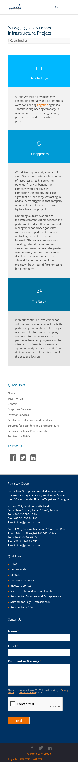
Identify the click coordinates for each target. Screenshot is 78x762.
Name (13, 631)
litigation (42, 105)
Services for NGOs (19, 436)
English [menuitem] (12, 759)
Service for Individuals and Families (30, 420)
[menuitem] (14, 759)
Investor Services (18, 415)
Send (19, 720)
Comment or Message (25, 661)
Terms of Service (27, 692)
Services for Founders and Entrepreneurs (33, 425)
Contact (12, 404)
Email (13, 646)
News (11, 393)
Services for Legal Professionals (27, 431)
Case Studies (19, 40)
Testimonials (16, 398)
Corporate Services (19, 409)
